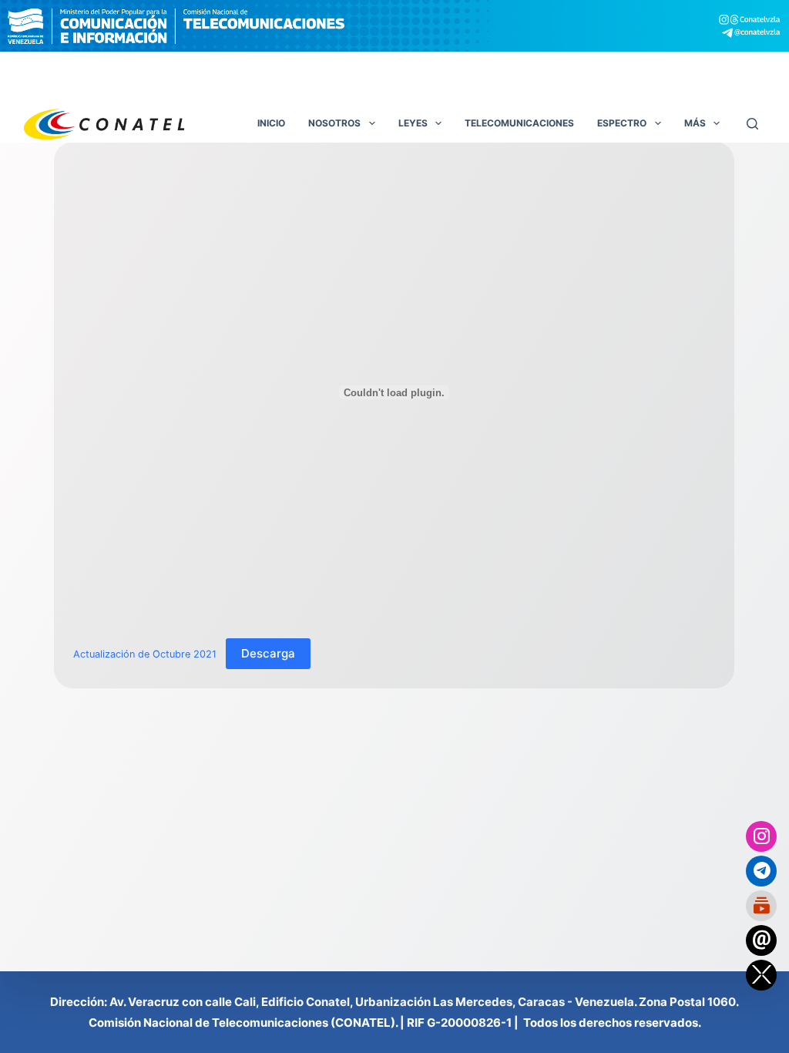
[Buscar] (752, 124)
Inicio (271, 123)
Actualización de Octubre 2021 (145, 654)
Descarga (268, 653)
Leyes (413, 123)
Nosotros (334, 123)
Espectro (621, 123)
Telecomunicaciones (519, 123)
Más (695, 123)
